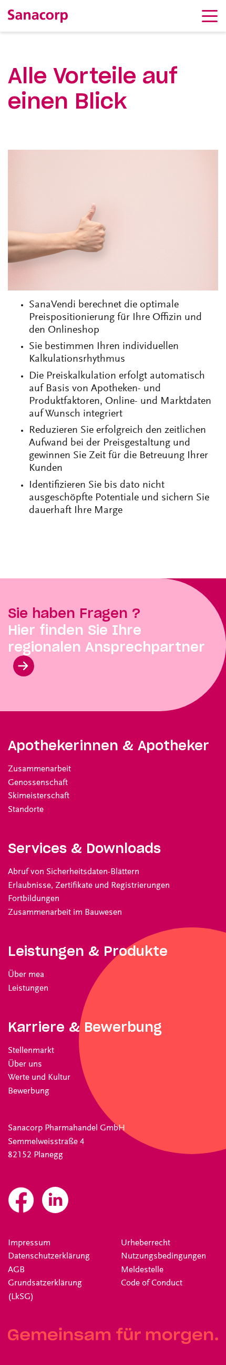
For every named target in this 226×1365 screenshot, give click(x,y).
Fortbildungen (33, 899)
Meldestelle (142, 1270)
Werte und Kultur (39, 1077)
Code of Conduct (151, 1283)
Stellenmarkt (31, 1051)
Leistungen (28, 988)
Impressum (29, 1243)
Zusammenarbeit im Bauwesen (65, 912)
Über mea (26, 975)
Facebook (21, 1200)
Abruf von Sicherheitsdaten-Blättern (73, 872)
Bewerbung (28, 1091)
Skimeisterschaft (38, 796)
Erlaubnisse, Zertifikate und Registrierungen (89, 886)
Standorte (26, 810)
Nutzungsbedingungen (163, 1256)
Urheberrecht (145, 1243)
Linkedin (55, 1200)
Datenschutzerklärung (49, 1256)
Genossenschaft (38, 783)
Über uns (25, 1064)
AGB (16, 1270)
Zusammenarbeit (39, 769)
